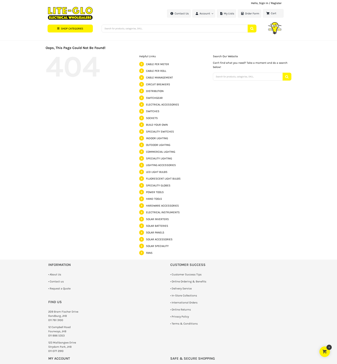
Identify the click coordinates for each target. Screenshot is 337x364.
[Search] (252, 28)
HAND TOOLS (154, 198)
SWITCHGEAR (154, 98)
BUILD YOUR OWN (157, 124)
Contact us (57, 281)
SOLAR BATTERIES (157, 225)
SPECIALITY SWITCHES (160, 131)
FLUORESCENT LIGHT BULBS (163, 178)
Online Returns (181, 309)
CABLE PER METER (157, 64)
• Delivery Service (181, 288)
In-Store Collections (184, 295)
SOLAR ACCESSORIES (159, 239)
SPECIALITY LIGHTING (159, 158)
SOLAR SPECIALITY (157, 246)
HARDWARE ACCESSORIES (162, 205)
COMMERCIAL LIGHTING (160, 151)
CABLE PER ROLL (156, 70)
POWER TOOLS (155, 192)
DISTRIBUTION (155, 91)
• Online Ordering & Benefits (188, 281)
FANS (149, 252)
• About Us (54, 274)
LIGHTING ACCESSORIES (161, 165)
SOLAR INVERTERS (157, 219)
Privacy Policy (180, 316)
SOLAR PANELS (155, 232)
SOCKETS (152, 118)
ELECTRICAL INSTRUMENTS (163, 212)
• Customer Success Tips (185, 274)
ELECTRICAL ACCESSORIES (162, 104)
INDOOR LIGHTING (157, 138)
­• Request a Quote (59, 288)
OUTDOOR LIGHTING (158, 145)
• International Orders (183, 302)
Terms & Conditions (185, 323)
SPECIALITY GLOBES (158, 185)
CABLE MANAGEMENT (159, 77)
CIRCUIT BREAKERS (158, 84)
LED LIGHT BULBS (156, 172)
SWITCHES (152, 111)
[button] (70, 28)
